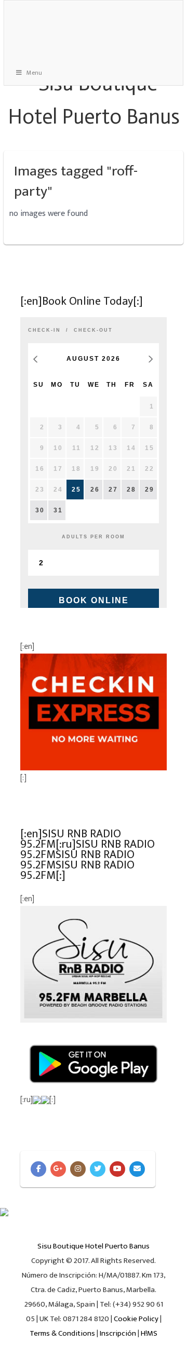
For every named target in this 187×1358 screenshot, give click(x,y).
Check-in (44, 330)
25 (76, 489)
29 (149, 489)
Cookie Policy (136, 1318)
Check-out (93, 330)
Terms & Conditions (62, 1333)
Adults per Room (93, 536)
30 (40, 510)
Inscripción (118, 1333)
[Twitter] (97, 1169)
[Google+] (58, 1169)
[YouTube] (117, 1169)
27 (113, 489)
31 (58, 510)
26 (95, 489)
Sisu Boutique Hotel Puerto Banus (93, 1246)
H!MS (149, 1333)
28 (131, 489)
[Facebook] (38, 1169)
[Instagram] (78, 1169)
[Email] (137, 1169)
